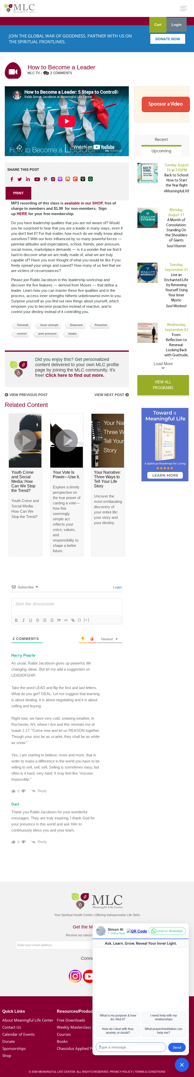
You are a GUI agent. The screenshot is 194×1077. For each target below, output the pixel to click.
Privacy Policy (121, 1071)
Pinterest (45, 179)
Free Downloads (71, 1020)
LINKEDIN (27, 179)
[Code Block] (65, 620)
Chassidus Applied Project (79, 1048)
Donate (8, 1041)
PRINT (18, 193)
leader (72, 333)
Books (62, 1041)
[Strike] (37, 620)
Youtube (36, 179)
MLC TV (34, 73)
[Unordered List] (51, 620)
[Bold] (16, 620)
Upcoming (161, 151)
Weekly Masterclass (74, 1027)
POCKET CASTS (75, 179)
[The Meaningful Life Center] (19, 8)
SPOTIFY (90, 179)
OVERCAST (67, 179)
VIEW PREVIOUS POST (28, 395)
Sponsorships (14, 1048)
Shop (6, 1055)
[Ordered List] (44, 620)
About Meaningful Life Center (27, 1020)
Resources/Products (76, 1011)
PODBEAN (83, 179)
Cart (157, 25)
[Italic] (23, 620)
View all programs (163, 385)
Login (177, 25)
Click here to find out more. (74, 375)
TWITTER (19, 179)
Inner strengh (49, 324)
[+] (86, 620)
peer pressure (47, 333)
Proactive (101, 324)
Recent (161, 140)
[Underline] (30, 620)
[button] (182, 1065)
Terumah (23, 324)
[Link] (73, 620)
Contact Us (11, 1027)
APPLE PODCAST (60, 179)
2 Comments (61, 73)
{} (79, 620)
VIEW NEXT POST (109, 395)
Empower (76, 324)
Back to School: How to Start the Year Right (176, 181)
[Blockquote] (58, 620)
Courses (64, 1034)
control (22, 333)
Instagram (75, 977)
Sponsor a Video (166, 104)
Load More (163, 364)
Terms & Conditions (150, 1071)
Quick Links (13, 1011)
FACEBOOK (12, 179)
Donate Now (167, 38)
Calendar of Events (18, 1034)
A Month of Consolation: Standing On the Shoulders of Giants (176, 230)
